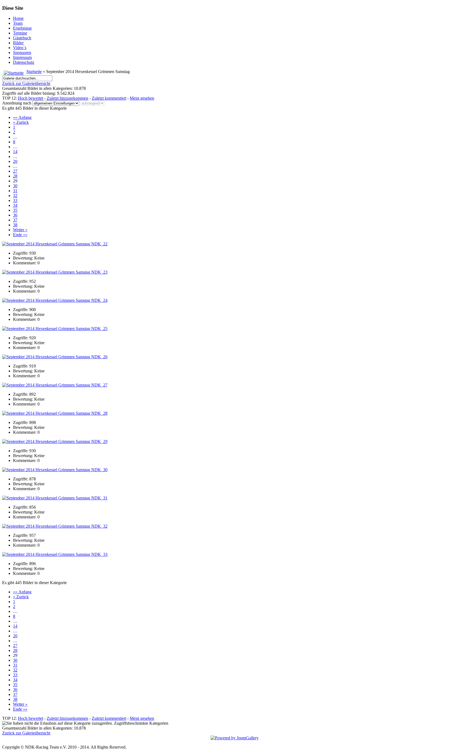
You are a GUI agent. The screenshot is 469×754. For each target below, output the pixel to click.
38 (15, 225)
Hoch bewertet (30, 98)
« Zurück (21, 122)
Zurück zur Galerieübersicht (26, 83)
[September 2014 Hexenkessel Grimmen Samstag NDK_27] (54, 385)
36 (15, 215)
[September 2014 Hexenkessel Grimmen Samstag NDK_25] (54, 328)
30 (15, 185)
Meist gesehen (142, 98)
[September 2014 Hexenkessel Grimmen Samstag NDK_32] (54, 526)
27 (15, 171)
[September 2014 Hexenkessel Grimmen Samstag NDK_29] (54, 441)
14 (15, 151)
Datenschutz (23, 62)
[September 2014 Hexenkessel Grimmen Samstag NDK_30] (54, 469)
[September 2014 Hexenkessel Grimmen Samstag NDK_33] (54, 554)
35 (15, 210)
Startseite (34, 71)
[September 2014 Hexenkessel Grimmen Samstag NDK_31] (54, 498)
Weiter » (20, 229)
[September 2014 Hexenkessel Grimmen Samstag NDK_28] (54, 413)
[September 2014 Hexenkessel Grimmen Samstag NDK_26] (54, 356)
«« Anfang (22, 117)
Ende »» (20, 234)
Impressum (22, 57)
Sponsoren (22, 52)
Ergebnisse (22, 28)
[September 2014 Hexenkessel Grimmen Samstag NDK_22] (54, 244)
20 (15, 161)
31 (15, 190)
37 (15, 220)
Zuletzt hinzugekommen (67, 98)
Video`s (19, 47)
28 (15, 176)
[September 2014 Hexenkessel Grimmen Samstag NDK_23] (54, 272)
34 (15, 205)
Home (18, 18)
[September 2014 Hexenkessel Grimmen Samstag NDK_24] (54, 300)
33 (15, 200)
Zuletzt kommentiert (109, 98)
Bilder (18, 42)
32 (15, 195)
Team (18, 23)
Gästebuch (22, 38)
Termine (20, 33)
